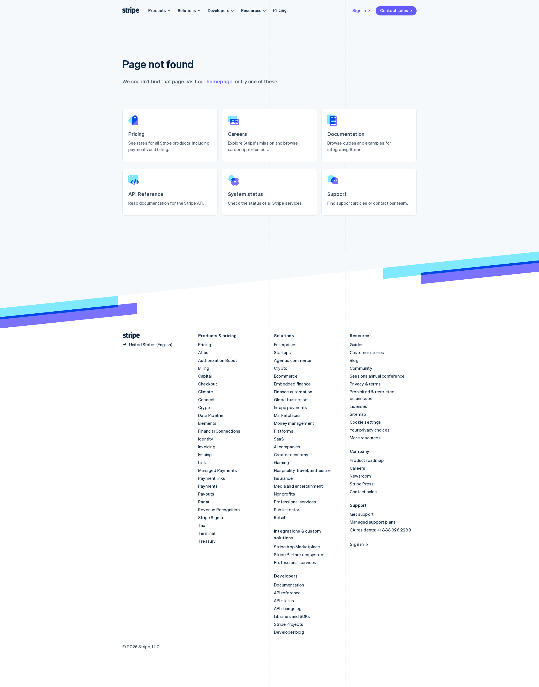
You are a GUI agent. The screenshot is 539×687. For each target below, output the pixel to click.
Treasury (207, 541)
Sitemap (358, 414)
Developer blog (289, 632)
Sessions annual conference (377, 376)
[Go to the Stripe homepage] (129, 335)
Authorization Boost (217, 360)
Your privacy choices (370, 430)
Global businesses (292, 399)
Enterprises (285, 344)
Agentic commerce (292, 360)
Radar (203, 502)
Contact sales (394, 10)
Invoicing (206, 446)
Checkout (207, 384)
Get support (362, 514)
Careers (357, 468)
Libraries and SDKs (292, 616)
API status (284, 600)
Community (361, 368)
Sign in (359, 10)
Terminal (206, 533)
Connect (206, 399)
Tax (201, 525)
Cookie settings (365, 422)
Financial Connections (219, 431)
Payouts (206, 494)
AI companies (287, 446)
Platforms (283, 431)
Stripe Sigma (210, 517)
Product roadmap (367, 460)
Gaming (281, 462)
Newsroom (360, 476)
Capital (205, 376)
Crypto (205, 407)
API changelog (288, 608)
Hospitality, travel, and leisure (302, 470)
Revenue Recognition (219, 509)
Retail (279, 517)
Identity (205, 439)
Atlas (203, 352)
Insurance (283, 478)
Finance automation (293, 391)
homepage (220, 81)
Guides (357, 344)
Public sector (287, 509)
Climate (205, 391)
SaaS (279, 439)
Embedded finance (292, 384)
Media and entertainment (298, 486)
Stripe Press (362, 484)
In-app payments (290, 407)
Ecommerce (286, 376)
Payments (208, 486)
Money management (294, 423)
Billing (203, 368)
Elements (207, 423)
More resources (365, 437)
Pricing (280, 10)
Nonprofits (284, 494)
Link (202, 462)
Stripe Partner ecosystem (299, 554)
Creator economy (291, 454)
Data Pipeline (211, 415)
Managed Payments (217, 470)
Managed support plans (373, 522)
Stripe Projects (288, 624)
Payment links (211, 478)
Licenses (358, 406)
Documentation (289, 585)
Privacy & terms (365, 384)
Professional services (295, 502)
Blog (354, 360)
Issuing (205, 454)
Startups (282, 352)
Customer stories (367, 352)
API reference (287, 592)
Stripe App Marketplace (297, 546)
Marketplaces (287, 415)
